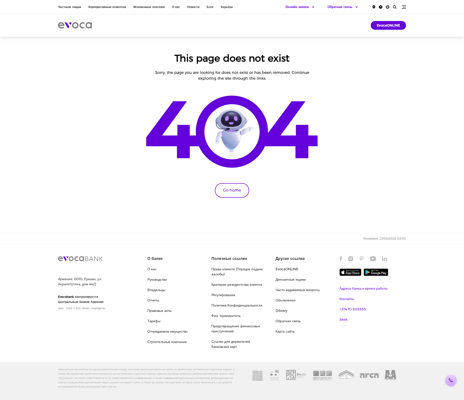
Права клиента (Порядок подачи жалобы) (237, 271)
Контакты (347, 299)
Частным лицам (69, 7)
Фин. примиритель (226, 316)
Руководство (157, 279)
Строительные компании (167, 342)
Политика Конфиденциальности (236, 305)
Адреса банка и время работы (364, 288)
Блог (210, 7)
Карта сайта (285, 331)
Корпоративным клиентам (107, 7)
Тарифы (153, 321)
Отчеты (153, 300)
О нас (176, 7)
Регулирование (223, 295)
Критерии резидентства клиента (236, 284)
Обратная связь (288, 321)
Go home (232, 190)
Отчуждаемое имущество (167, 331)
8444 (344, 319)
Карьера (227, 7)
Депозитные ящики (291, 279)
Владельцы (156, 290)
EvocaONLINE (388, 25)
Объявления (286, 300)
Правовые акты (159, 310)
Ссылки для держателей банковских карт (230, 344)
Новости (193, 7)
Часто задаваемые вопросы (298, 290)
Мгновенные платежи (149, 7)
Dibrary (281, 310)
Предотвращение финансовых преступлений (235, 328)
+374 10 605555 (353, 309)
